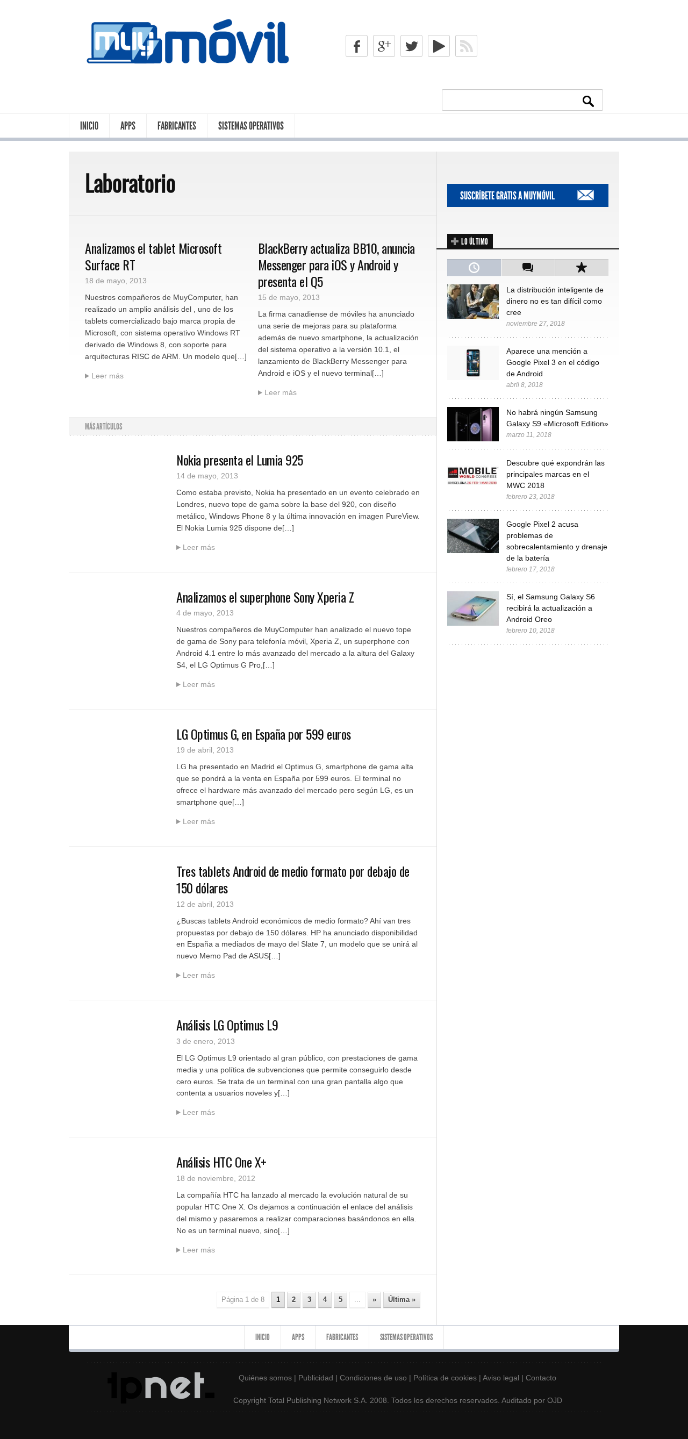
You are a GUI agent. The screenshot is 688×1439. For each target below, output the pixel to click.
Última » (401, 1299)
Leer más (107, 375)
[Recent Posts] (474, 267)
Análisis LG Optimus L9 (227, 1024)
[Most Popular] (581, 267)
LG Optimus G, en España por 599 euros (263, 733)
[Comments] (528, 267)
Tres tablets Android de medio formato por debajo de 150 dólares (293, 879)
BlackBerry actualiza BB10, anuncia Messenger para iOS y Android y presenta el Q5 (336, 264)
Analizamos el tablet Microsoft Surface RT (153, 256)
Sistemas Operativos (251, 125)
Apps (127, 125)
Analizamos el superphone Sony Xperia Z (265, 596)
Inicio (89, 125)
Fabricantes (176, 125)
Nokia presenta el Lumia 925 (239, 459)
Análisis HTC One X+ (221, 1161)
